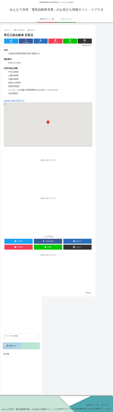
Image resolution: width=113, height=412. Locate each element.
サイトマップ (105, 405)
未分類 (6, 354)
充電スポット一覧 (92, 405)
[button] (38, 336)
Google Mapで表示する (14, 101)
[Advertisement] (48, 177)
